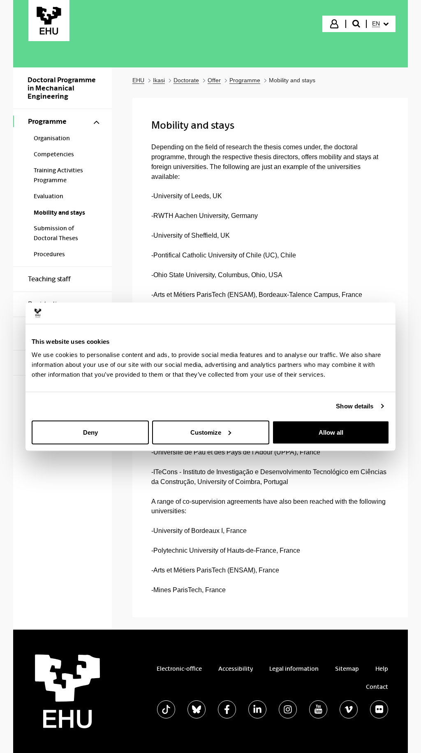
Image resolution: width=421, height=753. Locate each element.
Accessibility (235, 668)
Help (381, 668)
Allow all (331, 432)
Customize (205, 432)
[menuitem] (380, 24)
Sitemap (347, 668)
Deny (90, 432)
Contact (377, 686)
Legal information (294, 668)
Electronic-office (179, 668)
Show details (354, 406)
